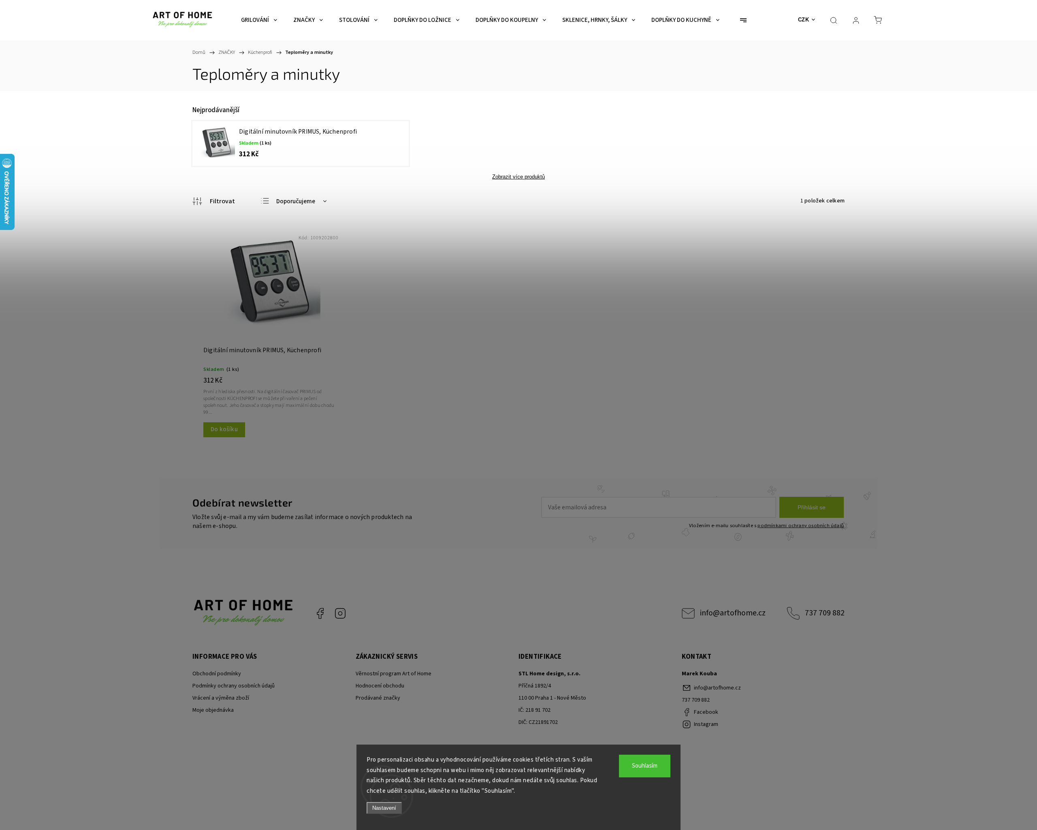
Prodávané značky (378, 698)
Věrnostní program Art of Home (393, 674)
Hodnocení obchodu (380, 686)
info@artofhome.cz (733, 613)
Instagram (340, 613)
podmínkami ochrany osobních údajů (800, 525)
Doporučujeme (295, 201)
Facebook (320, 613)
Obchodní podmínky (216, 674)
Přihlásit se (812, 507)
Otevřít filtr (213, 201)
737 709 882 (825, 613)
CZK (803, 20)
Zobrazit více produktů (518, 177)
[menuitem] (259, 20)
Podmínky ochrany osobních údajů (233, 686)
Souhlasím (644, 766)
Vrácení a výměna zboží (220, 698)
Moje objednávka (213, 710)
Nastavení (384, 808)
